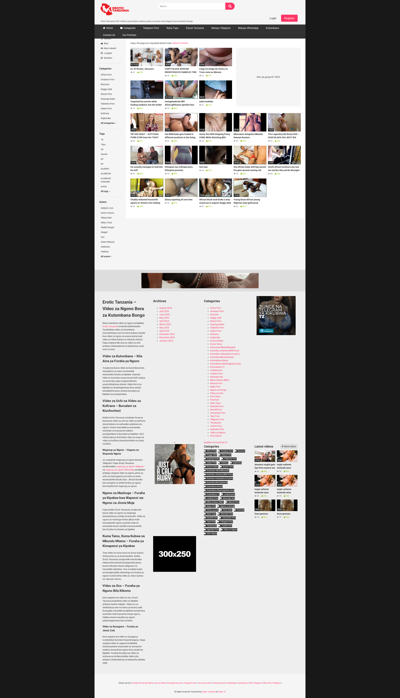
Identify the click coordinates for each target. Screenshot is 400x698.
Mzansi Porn (216, 383)
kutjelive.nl (209, 442)
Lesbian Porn (216, 373)
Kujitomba (106, 118)
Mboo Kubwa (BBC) (219, 380)
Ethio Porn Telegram (272, 683)
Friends (134, 683)
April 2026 (164, 321)
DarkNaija (231, 683)
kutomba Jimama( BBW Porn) (224, 350)
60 (102, 159)
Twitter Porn (216, 426)
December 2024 (167, 334)
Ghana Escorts (219, 683)
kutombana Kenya (219, 360)
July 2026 (164, 311)
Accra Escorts (204, 683)
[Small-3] (175, 483)
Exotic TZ (222, 692)
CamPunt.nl (221, 442)
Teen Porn (215, 416)
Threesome (215, 422)
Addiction (105, 246)
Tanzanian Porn (217, 413)
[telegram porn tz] (276, 334)
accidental (106, 173)
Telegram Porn (151, 28)
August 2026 (165, 308)
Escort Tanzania (195, 28)
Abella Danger (107, 227)
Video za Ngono (217, 432)
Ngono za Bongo (218, 390)
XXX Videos (215, 436)
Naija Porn (215, 386)
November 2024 (167, 337)
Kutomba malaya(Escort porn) (225, 354)
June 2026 (164, 314)
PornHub (214, 400)
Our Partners (129, 35)
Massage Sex (216, 377)
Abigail (104, 232)
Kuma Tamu (216, 344)
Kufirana (105, 113)
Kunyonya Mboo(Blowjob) (222, 347)
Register (289, 18)
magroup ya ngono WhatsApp (120, 469)
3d (102, 149)
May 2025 (164, 327)
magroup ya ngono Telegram (130, 466)
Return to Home (180, 43)
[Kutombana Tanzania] (114, 10)
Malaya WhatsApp (248, 28)
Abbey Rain (106, 217)
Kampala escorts (175, 683)
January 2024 (166, 340)
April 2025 (164, 331)
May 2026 (164, 318)
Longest (107, 53)
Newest (107, 38)
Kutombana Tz (217, 367)
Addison (105, 251)
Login (273, 18)
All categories (108, 123)
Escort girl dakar (146, 683)
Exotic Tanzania (208, 692)
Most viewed (109, 48)
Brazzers (105, 84)
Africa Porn (106, 74)
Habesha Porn (108, 103)
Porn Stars (215, 396)
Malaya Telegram (221, 28)
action (104, 186)
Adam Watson (108, 242)
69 (102, 164)
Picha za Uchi (216, 393)
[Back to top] (389, 688)
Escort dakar (160, 683)
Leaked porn (216, 370)
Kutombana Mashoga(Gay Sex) (225, 363)
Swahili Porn (216, 409)
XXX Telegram (255, 683)
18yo (103, 144)
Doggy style (106, 89)
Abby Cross (106, 222)
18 (102, 139)
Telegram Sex (190, 683)
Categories (129, 28)
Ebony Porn (106, 94)
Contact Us (109, 35)
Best (105, 43)
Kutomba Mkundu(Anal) (222, 357)
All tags (105, 191)
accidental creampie (106, 180)
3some (104, 154)
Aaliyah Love (107, 208)
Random (107, 58)
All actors (106, 256)
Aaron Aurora (107, 213)
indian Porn (106, 108)
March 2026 (165, 324)
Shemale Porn (217, 406)
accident (105, 168)
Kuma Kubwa (216, 340)
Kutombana (272, 28)
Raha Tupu (173, 28)
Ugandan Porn (217, 429)
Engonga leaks (108, 99)
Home (109, 28)
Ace (102, 237)
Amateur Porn (107, 79)
